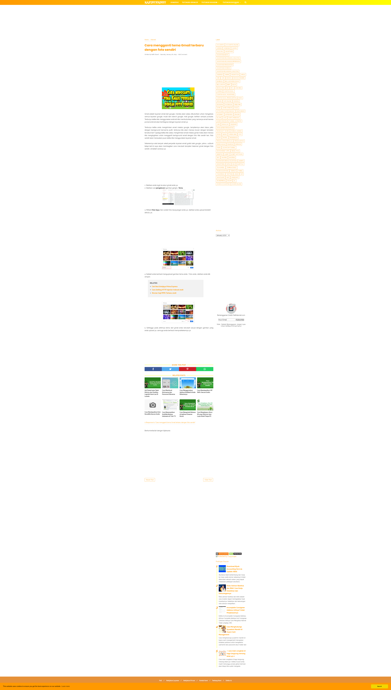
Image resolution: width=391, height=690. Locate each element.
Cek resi (238, 88)
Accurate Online (232, 45)
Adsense (227, 48)
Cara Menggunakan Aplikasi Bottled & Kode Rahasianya (187, 392)
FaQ (160, 680)
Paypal (225, 137)
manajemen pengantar (225, 127)
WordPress (221, 180)
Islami (219, 117)
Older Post (208, 480)
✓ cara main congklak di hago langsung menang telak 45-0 (236, 653)
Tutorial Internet (197, 7)
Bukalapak (221, 88)
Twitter (229, 174)
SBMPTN (219, 154)
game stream (227, 108)
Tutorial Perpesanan (199, 12)
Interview (229, 114)
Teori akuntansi (222, 171)
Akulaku (220, 51)
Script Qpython (236, 154)
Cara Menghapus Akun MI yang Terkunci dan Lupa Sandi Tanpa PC (204, 414)
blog (234, 84)
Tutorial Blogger (231, 2)
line (218, 124)
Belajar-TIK (221, 84)
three (240, 171)
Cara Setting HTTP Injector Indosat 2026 (167, 290)
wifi (227, 177)
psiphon (238, 144)
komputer (220, 121)
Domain (236, 101)
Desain (219, 101)
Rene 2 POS (235, 151)
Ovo (239, 134)
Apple (243, 74)
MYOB (219, 134)
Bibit (228, 84)
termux (233, 171)
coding (219, 91)
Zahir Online (236, 184)
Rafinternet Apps (223, 151)
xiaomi (229, 180)
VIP (242, 174)
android (220, 74)
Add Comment (182, 54)
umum (236, 174)
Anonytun (235, 74)
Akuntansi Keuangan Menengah (228, 61)
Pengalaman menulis (224, 141)
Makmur (233, 124)
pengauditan (239, 141)
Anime (227, 74)
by (227, 88)
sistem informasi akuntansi (227, 161)
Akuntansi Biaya (222, 55)
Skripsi (241, 161)
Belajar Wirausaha (232, 81)
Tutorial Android (190, 2)
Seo (218, 157)
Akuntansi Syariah (223, 68)
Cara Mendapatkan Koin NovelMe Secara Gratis (153, 413)
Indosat (232, 111)
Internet (220, 114)
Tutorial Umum (221, 12)
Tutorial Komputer (219, 7)
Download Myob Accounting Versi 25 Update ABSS (234, 569)
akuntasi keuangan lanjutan (227, 71)
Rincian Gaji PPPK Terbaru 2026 (164, 293)
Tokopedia (220, 174)
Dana (240, 98)
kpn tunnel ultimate (233, 121)
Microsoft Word (223, 131)
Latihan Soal (220, 17)
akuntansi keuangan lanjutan (228, 58)
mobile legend (236, 131)
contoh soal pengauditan (226, 98)
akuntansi (229, 51)
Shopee (224, 157)
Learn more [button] (66, 686)
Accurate (220, 45)
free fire (237, 104)
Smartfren (221, 164)
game (219, 108)
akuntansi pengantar (225, 64)
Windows (234, 177)
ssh (233, 164)
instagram (240, 111)
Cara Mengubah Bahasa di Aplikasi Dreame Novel (188, 414)
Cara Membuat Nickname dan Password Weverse (168, 392)
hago (236, 108)
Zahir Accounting (223, 184)
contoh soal (229, 91)
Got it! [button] (379, 686)
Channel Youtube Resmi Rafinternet (163, 22)
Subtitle (240, 164)
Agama (234, 48)
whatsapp (220, 177)
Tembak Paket (232, 167)
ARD (218, 78)
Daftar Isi (229, 680)
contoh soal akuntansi (225, 94)
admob (219, 48)
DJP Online (227, 101)
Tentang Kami (216, 680)
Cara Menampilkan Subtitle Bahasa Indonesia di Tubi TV (169, 414)
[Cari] (245, 2)
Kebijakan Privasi (189, 680)
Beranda (174, 2)
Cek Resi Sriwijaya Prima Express (165, 286)
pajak (219, 137)
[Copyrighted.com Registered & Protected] (222, 554)
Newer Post (150, 480)
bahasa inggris (238, 78)
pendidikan (234, 137)
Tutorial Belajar (209, 2)
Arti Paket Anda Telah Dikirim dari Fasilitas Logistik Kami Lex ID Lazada (152, 393)
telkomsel (221, 167)
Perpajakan (221, 144)
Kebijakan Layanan (172, 680)
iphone (237, 114)
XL (234, 180)
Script (226, 154)
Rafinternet (155, 2)
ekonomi (220, 104)
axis (223, 78)
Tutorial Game (177, 7)
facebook (228, 104)
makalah (225, 124)
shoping (232, 157)
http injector (222, 111)
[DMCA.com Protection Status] (235, 554)
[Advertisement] (179, 72)
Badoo (229, 78)
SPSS (228, 164)
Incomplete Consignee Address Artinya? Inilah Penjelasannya (236, 610)
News (225, 134)
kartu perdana (233, 117)
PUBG (218, 147)
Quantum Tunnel (229, 147)
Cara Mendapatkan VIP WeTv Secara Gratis (204, 391)
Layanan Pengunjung (193, 22)
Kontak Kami (203, 680)
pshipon (230, 144)
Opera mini (232, 134)
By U (232, 88)
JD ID (224, 117)
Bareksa (220, 81)
